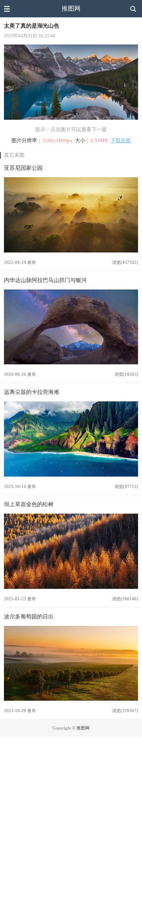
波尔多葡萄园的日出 (29, 616)
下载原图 (120, 140)
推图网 (71, 8)
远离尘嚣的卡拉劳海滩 (31, 392)
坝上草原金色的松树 (29, 504)
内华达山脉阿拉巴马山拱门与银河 (45, 280)
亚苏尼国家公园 (23, 168)
